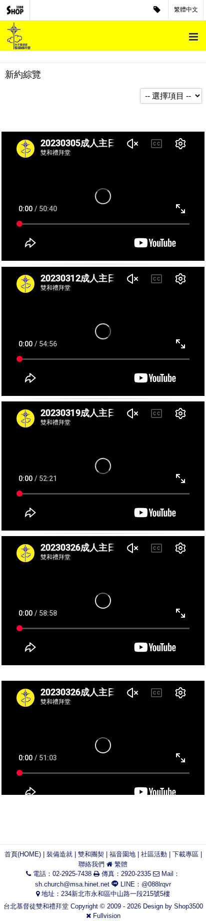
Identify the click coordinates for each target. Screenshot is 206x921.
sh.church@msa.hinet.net (72, 884)
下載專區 (185, 854)
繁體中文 (186, 9)
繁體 (121, 864)
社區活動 (154, 854)
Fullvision (106, 915)
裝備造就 (59, 854)
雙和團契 (91, 854)
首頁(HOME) (22, 854)
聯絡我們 (91, 864)
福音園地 (123, 854)
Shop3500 (188, 906)
